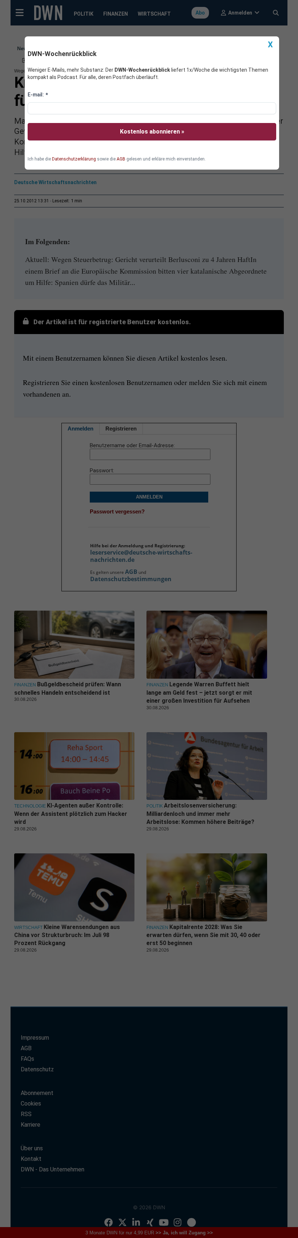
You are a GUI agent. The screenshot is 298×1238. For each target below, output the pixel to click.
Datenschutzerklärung (74, 159)
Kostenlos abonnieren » (152, 131)
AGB (121, 159)
